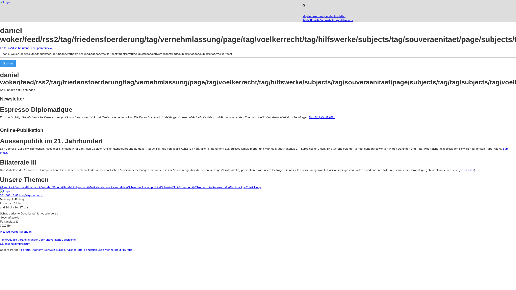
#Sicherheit (184, 187)
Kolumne (23, 48)
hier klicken (467, 170)
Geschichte (68, 239)
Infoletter (339, 16)
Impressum (23, 243)
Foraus (25, 249)
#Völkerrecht (200, 187)
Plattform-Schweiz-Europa (48, 249)
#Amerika (6, 187)
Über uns (347, 20)
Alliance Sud (74, 249)
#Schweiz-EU (168, 187)
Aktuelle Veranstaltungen (325, 20)
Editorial (5, 48)
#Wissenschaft (218, 187)
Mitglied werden (313, 16)
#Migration (80, 187)
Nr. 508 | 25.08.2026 (322, 117)
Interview (46, 48)
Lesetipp (34, 48)
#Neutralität (118, 187)
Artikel (14, 48)
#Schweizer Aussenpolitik (142, 187)
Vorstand (55, 239)
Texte (306, 20)
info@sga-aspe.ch (31, 195)
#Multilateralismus (99, 187)
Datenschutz (8, 243)
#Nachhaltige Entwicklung (244, 187)
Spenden (328, 16)
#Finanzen (32, 187)
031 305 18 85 (9, 195)
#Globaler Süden (50, 187)
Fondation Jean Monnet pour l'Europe (108, 249)
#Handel (67, 187)
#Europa (19, 187)
